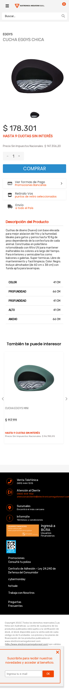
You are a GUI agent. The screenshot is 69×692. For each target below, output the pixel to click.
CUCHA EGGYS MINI (38, 408)
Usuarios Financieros (48, 534)
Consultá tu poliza (19, 562)
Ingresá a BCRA (48, 527)
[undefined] (34, 77)
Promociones (16, 558)
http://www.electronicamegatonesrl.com (27, 644)
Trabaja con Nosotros (21, 593)
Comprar (34, 168)
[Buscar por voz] (57, 16)
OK (48, 673)
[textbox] (30, 16)
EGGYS (8, 34)
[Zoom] (34, 115)
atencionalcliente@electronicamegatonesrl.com (20, 496)
